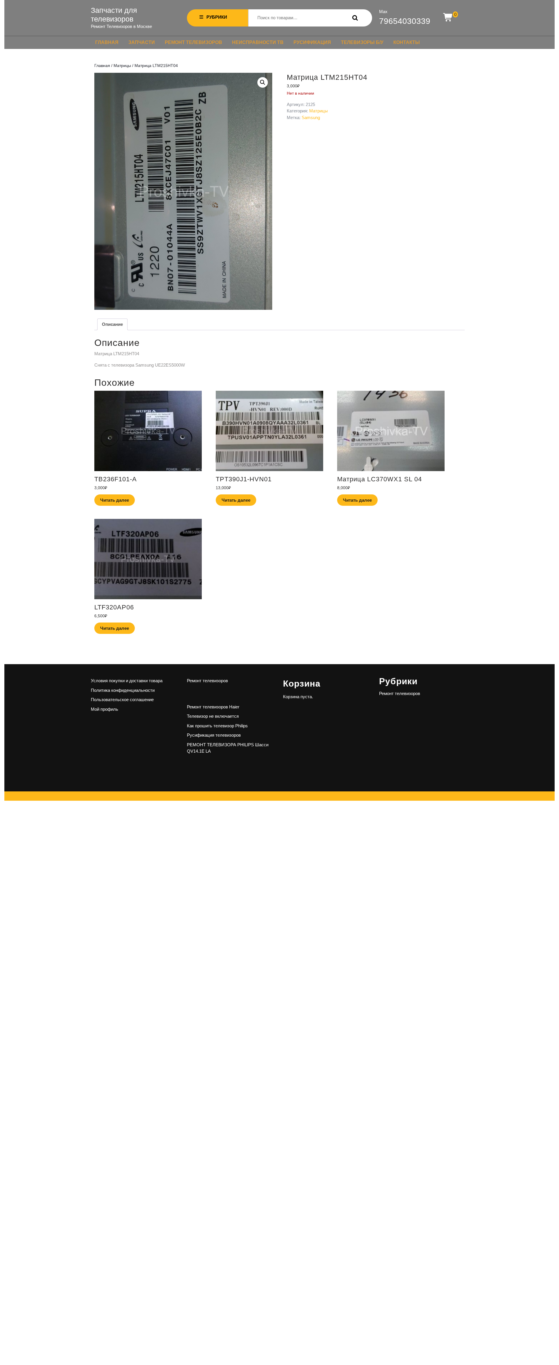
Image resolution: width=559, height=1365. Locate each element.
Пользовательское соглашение (122, 699)
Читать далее (114, 500)
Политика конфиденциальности (123, 690)
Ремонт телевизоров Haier (213, 706)
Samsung (311, 117)
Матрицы (122, 65)
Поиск (353, 18)
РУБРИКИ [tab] (216, 17)
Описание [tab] (112, 324)
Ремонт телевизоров (193, 42)
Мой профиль (104, 709)
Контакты (406, 42)
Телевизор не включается (213, 716)
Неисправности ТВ (258, 42)
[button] (262, 82)
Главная (106, 42)
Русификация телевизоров (214, 735)
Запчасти (141, 42)
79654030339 (404, 21)
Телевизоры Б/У (362, 42)
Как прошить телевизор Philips (217, 725)
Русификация (312, 42)
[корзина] (448, 17)
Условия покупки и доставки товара (126, 680)
